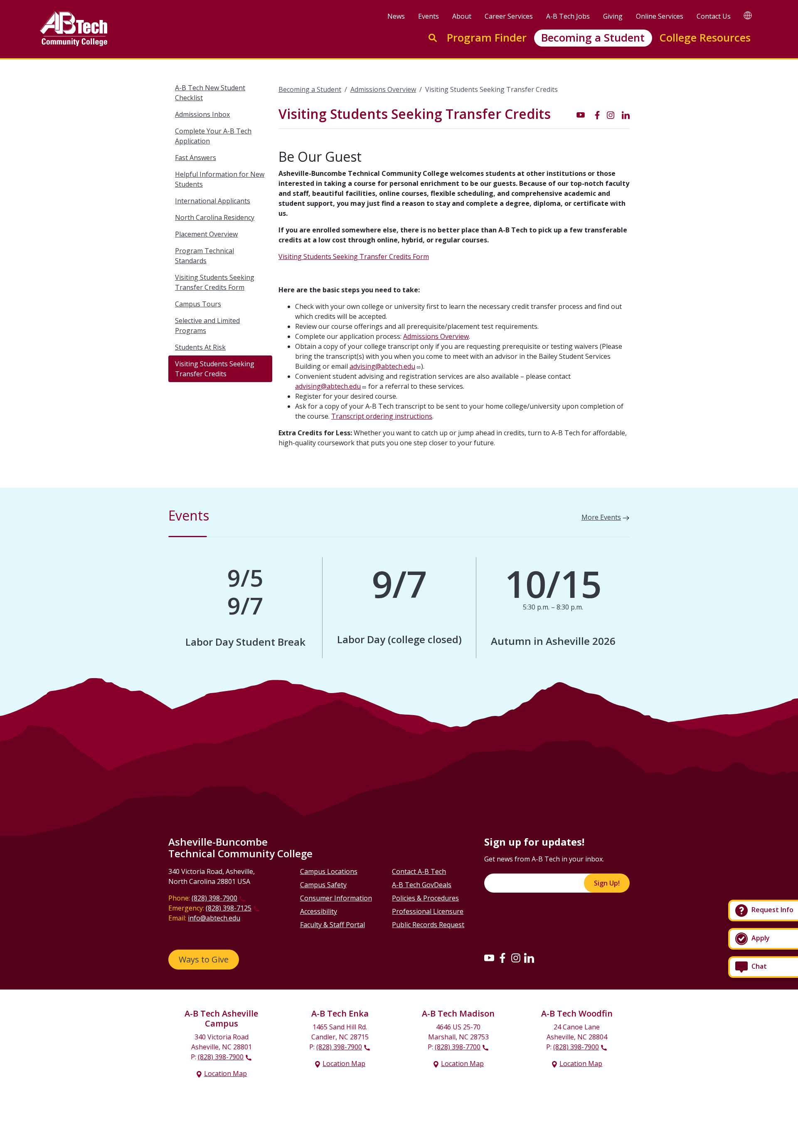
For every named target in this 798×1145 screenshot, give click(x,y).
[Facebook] (502, 957)
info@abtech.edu (214, 918)
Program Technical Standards (204, 255)
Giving (613, 16)
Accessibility (318, 911)
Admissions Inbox (202, 114)
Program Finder (487, 37)
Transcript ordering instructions (381, 416)
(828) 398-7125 (228, 908)
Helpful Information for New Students (219, 179)
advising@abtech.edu (382, 366)
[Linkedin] (529, 957)
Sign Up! (607, 883)
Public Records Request (428, 924)
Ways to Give (204, 959)
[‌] (580, 114)
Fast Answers (195, 157)
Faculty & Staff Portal (332, 924)
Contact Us (714, 16)
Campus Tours (198, 303)
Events (428, 16)
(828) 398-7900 (214, 898)
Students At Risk (200, 347)
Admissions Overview (383, 89)
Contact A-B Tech (419, 871)
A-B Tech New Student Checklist (210, 92)
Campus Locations (328, 871)
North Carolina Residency (214, 217)
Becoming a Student (593, 37)
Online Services (659, 16)
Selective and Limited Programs (207, 325)
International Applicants (212, 200)
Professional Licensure (427, 911)
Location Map (225, 1073)
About (461, 16)
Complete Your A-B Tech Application (213, 136)
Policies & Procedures (425, 898)
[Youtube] (489, 957)
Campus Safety (323, 884)
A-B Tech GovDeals (421, 884)
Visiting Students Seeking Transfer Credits (214, 368)
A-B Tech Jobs (568, 16)
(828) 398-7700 (457, 1046)
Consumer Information (336, 898)
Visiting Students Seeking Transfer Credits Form (214, 282)
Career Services (509, 16)
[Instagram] (516, 957)
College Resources (705, 37)
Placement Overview (206, 234)
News (396, 16)
